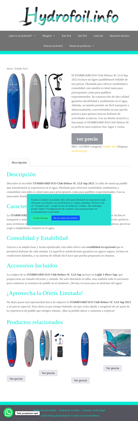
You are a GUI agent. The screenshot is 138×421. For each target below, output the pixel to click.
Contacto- (87, 410)
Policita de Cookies (69, 410)
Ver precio (16, 378)
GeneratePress (91, 415)
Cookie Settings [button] (40, 218)
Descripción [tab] (19, 162)
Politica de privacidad (45, 410)
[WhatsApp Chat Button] (8, 413)
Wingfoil (46, 35)
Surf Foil (82, 35)
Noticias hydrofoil (53, 46)
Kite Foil (66, 35)
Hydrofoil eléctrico (120, 35)
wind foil (98, 35)
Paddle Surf (21, 68)
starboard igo (79, 151)
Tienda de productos (80, 46)
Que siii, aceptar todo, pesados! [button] (66, 218)
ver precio (87, 139)
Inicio (10, 68)
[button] (61, 79)
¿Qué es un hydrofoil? (20, 35)
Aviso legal (99, 410)
